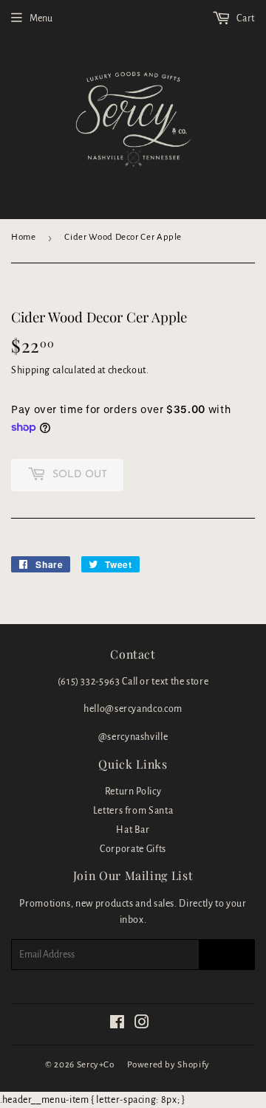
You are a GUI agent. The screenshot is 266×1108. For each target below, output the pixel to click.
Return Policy (133, 791)
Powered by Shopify (168, 1065)
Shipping (30, 370)
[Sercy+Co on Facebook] (117, 1024)
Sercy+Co (96, 1065)
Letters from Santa (133, 811)
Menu (41, 18)
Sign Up (226, 954)
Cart (245, 18)
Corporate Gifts (133, 849)
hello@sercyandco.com (133, 709)
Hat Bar (132, 830)
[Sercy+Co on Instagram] (142, 1024)
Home (23, 237)
